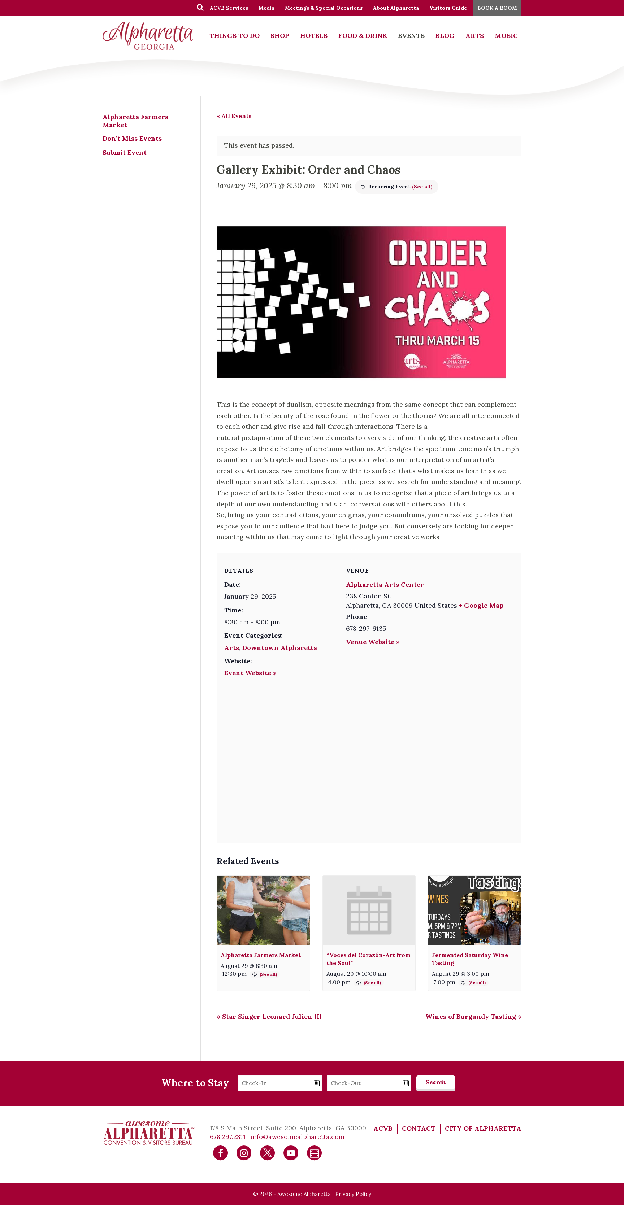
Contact (419, 1128)
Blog (445, 35)
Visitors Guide (448, 8)
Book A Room (497, 8)
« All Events (234, 115)
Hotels (314, 35)
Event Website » (250, 673)
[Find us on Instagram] (244, 1152)
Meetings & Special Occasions (324, 8)
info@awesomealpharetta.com (297, 1136)
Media (266, 8)
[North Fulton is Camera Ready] (314, 1152)
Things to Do (234, 35)
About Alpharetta (396, 8)
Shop (279, 35)
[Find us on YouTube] (291, 1152)
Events (411, 35)
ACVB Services (229, 8)
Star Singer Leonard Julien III (269, 1016)
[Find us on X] (267, 1152)
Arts (474, 35)
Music (506, 35)
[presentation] (263, 910)
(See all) (422, 186)
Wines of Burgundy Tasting (473, 1016)
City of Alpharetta (483, 1128)
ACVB (383, 1128)
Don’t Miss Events (132, 138)
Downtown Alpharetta (279, 647)
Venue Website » (373, 642)
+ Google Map (481, 605)
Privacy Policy (353, 1194)
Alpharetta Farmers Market (261, 955)
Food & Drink (362, 35)
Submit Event (125, 152)
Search (436, 1082)
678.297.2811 (228, 1136)
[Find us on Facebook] (220, 1152)
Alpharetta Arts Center (385, 584)
